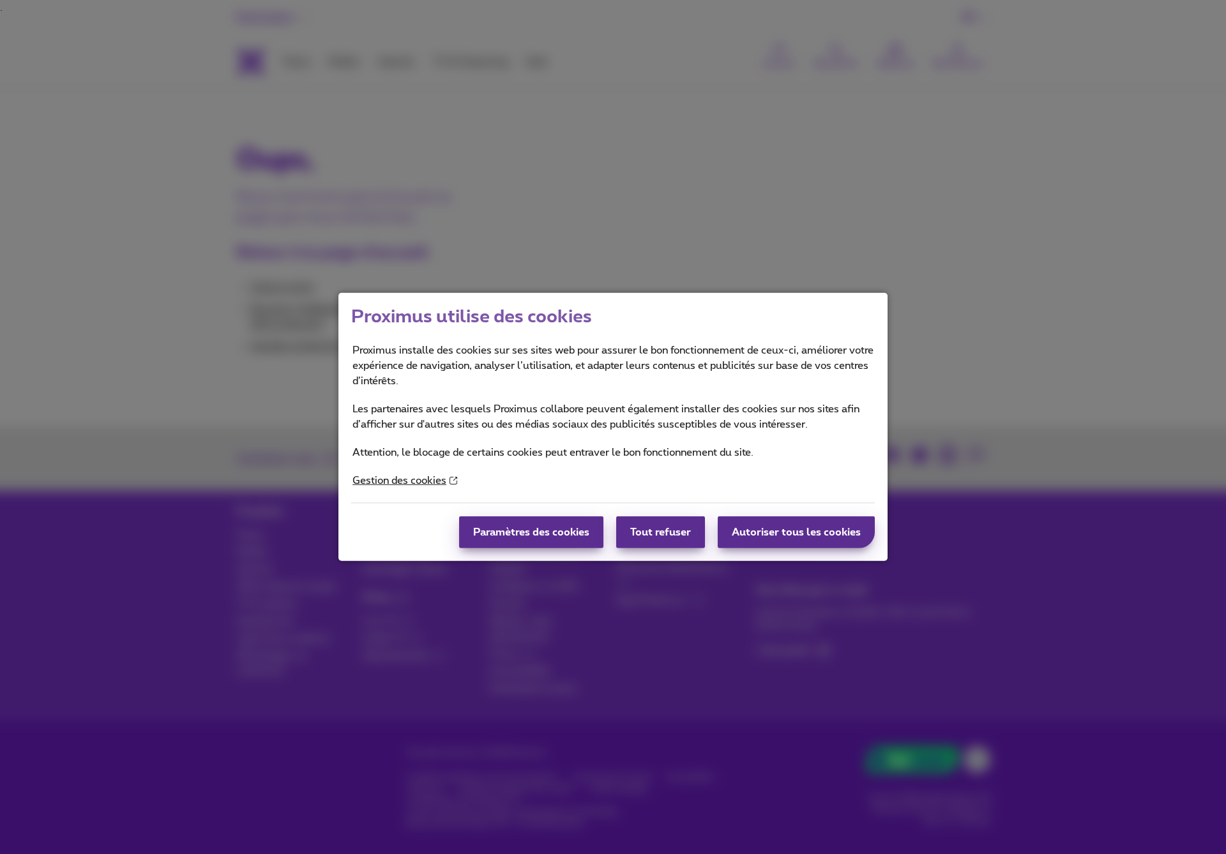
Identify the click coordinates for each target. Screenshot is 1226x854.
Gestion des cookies (399, 481)
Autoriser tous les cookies (796, 532)
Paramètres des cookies (531, 532)
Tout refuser (660, 532)
